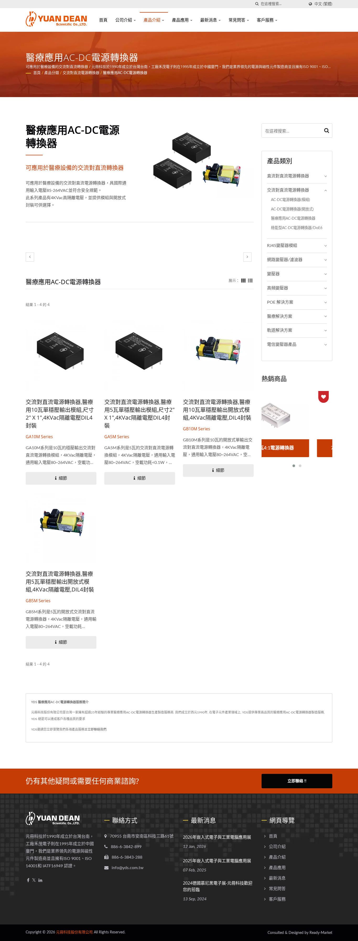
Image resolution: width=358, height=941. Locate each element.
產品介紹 (152, 20)
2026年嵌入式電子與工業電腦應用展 (217, 837)
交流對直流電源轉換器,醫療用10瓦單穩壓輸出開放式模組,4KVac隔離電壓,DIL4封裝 (217, 409)
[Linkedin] (40, 880)
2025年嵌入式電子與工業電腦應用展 (217, 861)
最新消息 (209, 20)
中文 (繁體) (323, 4)
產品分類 (51, 73)
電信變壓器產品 (281, 344)
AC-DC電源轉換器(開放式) (292, 209)
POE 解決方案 (280, 302)
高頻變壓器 (277, 288)
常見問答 (237, 20)
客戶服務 (266, 20)
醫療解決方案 (279, 316)
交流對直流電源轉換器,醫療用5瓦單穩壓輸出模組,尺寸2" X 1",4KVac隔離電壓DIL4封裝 (139, 413)
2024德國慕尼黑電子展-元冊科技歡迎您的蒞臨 (217, 886)
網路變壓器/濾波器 (284, 260)
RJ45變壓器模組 (282, 246)
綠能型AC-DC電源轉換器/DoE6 (296, 228)
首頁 (103, 20)
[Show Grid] (243, 280)
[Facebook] (28, 880)
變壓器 (273, 274)
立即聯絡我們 (97, 729)
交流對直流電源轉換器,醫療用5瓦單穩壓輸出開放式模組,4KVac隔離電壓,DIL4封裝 (60, 581)
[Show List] (250, 280)
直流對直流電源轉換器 (288, 176)
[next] (247, 257)
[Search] (327, 131)
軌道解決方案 (279, 330)
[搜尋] (257, 4)
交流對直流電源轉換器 (81, 73)
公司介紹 (124, 20)
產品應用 (181, 20)
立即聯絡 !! (297, 781)
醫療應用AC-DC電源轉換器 (125, 73)
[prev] (30, 257)
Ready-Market (321, 933)
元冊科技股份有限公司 (74, 932)
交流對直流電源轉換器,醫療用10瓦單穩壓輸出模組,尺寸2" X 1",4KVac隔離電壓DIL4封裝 (60, 413)
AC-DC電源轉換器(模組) (290, 200)
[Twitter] (34, 880)
